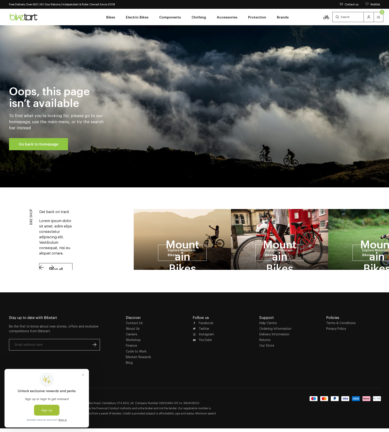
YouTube (205, 340)
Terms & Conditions (341, 323)
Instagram (206, 334)
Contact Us (134, 323)
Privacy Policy (336, 328)
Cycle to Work (136, 351)
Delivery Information (274, 334)
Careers (131, 334)
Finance (131, 345)
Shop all (56, 269)
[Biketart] (23, 17)
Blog (129, 362)
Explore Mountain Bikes (181, 252)
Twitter (204, 328)
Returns (265, 340)
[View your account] (369, 17)
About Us (133, 328)
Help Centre (268, 323)
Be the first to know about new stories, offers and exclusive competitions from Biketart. (53, 329)
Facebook (206, 323)
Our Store (266, 345)
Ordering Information (275, 328)
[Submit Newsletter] (94, 344)
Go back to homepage (38, 144)
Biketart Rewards (138, 357)
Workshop (133, 340)
